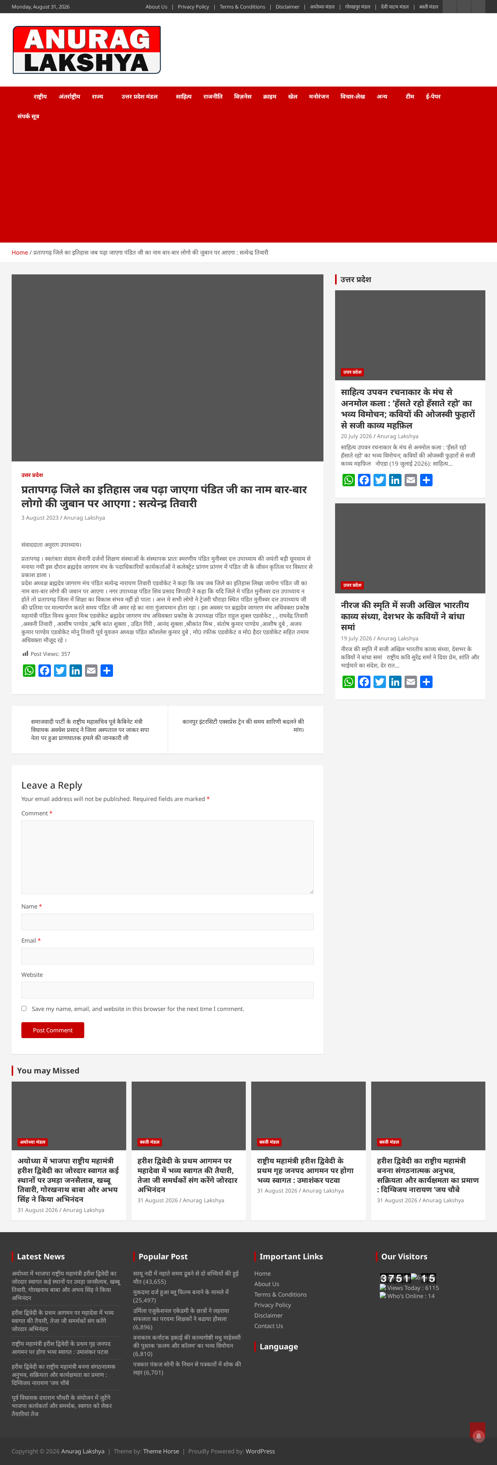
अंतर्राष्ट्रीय (69, 96)
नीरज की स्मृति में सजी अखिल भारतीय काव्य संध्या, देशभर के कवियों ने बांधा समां (405, 616)
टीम (410, 96)
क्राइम (269, 96)
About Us (156, 6)
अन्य (382, 96)
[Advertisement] (238, 184)
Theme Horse (161, 1451)
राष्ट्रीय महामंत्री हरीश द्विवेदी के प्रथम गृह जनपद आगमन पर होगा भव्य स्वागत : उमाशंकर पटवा (305, 1170)
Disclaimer (287, 6)
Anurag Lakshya (84, 517)
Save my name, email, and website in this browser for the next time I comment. (138, 1008)
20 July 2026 (356, 436)
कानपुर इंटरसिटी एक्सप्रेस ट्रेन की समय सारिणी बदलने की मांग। (243, 725)
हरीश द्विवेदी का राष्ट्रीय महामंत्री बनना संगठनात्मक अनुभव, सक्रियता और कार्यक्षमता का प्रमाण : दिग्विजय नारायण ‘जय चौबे (428, 1175)
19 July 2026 (356, 638)
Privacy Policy (193, 6)
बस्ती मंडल (428, 6)
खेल (292, 96)
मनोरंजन (319, 96)
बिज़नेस (243, 96)
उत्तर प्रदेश (32, 475)
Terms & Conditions (242, 6)
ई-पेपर (433, 96)
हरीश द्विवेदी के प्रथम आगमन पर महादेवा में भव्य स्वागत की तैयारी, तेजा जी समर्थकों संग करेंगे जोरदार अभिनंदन (187, 1175)
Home (262, 1273)
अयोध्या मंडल (322, 6)
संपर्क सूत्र (28, 116)
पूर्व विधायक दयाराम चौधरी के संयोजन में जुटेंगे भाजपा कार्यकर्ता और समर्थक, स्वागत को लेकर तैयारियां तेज (62, 1406)
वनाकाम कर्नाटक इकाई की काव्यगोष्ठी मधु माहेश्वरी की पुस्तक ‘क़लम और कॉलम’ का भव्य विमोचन (187, 1341)
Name (31, 906)
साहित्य (184, 96)
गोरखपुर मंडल (357, 6)
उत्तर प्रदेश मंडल (140, 96)
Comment (36, 813)
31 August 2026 (37, 1210)
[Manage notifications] (479, 1436)
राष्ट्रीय (40, 96)
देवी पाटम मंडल (395, 6)
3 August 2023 (40, 517)
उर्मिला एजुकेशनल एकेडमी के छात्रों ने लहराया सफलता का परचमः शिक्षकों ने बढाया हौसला (181, 1315)
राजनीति (212, 96)
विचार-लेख (353, 96)
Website (32, 974)
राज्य (97, 96)
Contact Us (268, 1326)
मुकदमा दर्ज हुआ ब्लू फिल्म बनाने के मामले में (181, 1292)
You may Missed (48, 1070)
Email (31, 940)
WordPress (260, 1451)
